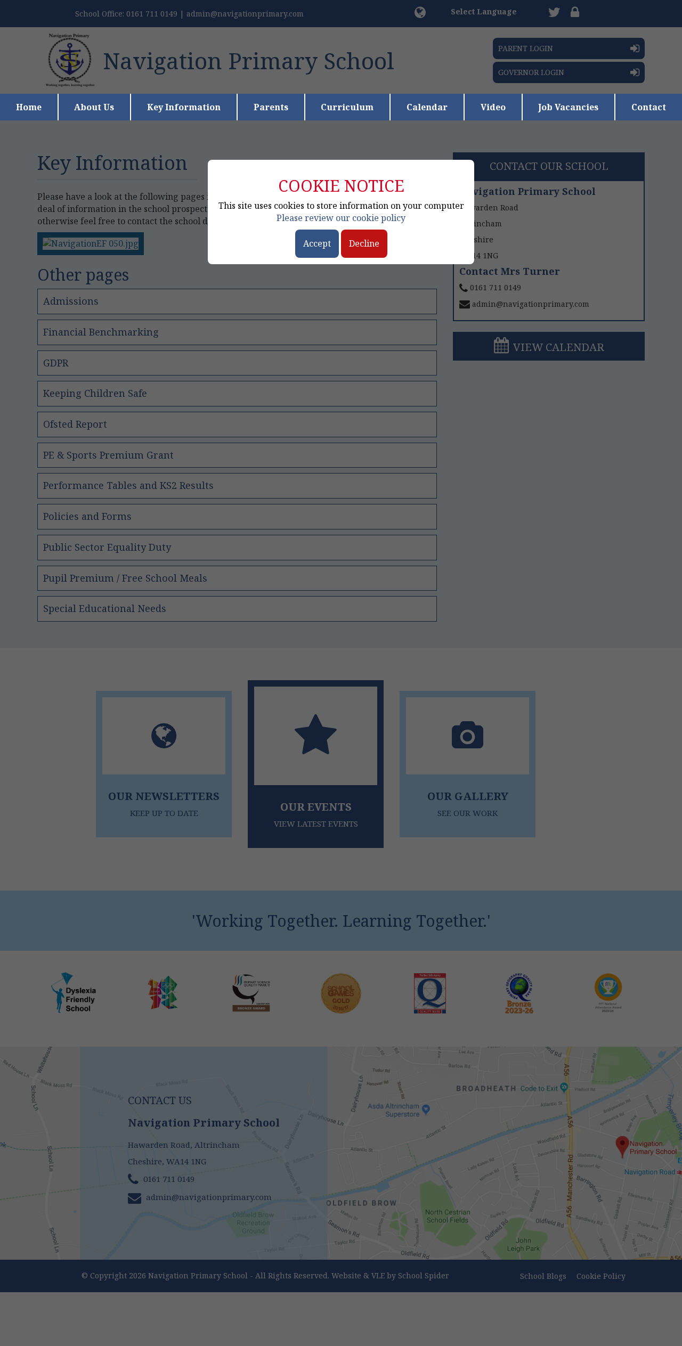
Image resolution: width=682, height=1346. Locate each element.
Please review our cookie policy (341, 218)
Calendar (427, 107)
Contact (648, 107)
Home (29, 107)
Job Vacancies (568, 107)
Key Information (184, 107)
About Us (94, 107)
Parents (271, 107)
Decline (364, 243)
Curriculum (347, 107)
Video (493, 107)
